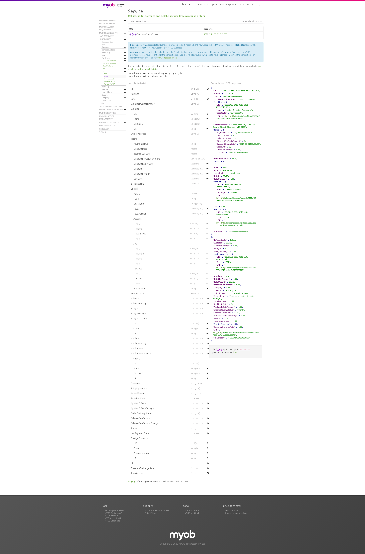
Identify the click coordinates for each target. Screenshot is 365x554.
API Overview (106, 36)
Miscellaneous (109, 81)
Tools (102, 132)
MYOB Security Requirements (106, 28)
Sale (103, 55)
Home (186, 4)
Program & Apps (223, 4)
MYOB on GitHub (192, 513)
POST (216, 34)
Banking (105, 87)
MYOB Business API (108, 33)
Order (105, 71)
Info (103, 45)
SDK (102, 103)
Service (107, 76)
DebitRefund (108, 66)
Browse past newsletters (236, 513)
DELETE (223, 34)
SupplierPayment (109, 60)
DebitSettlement (109, 63)
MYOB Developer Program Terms (107, 22)
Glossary (104, 129)
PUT (210, 34)
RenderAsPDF (109, 84)
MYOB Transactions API (111, 110)
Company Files (107, 42)
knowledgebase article (167, 58)
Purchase (106, 58)
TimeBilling (107, 92)
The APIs (200, 4)
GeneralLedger (108, 50)
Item (106, 74)
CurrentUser (106, 100)
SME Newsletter (107, 126)
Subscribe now (231, 510)
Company (106, 98)
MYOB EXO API (111, 515)
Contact (246, 4)
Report (105, 95)
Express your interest (114, 510)
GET (205, 34)
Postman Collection (111, 106)
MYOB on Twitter (192, 510)
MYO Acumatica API (113, 518)
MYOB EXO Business (109, 122)
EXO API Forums (152, 513)
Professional (109, 79)
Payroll (105, 89)
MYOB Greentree (107, 113)
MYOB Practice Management (106, 117)
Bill (104, 68)
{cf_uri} (229, 116)
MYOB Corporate (112, 521)
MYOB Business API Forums (157, 510)
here (235, 352)
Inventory (106, 52)
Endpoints (105, 39)
